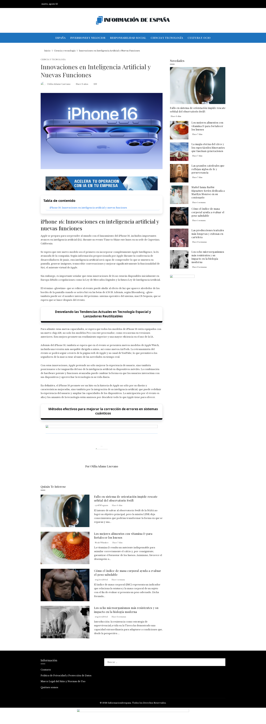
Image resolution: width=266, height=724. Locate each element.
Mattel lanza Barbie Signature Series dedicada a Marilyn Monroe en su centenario (208, 192)
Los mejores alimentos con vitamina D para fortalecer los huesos (207, 126)
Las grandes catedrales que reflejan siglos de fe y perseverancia (207, 169)
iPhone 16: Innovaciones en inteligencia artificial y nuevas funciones (88, 207)
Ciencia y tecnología (53, 59)
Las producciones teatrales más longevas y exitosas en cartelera (207, 234)
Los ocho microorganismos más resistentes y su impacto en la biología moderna (126, 610)
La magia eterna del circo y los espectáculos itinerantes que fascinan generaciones (208, 147)
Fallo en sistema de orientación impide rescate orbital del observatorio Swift (126, 498)
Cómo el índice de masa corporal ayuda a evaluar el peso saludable (207, 212)
